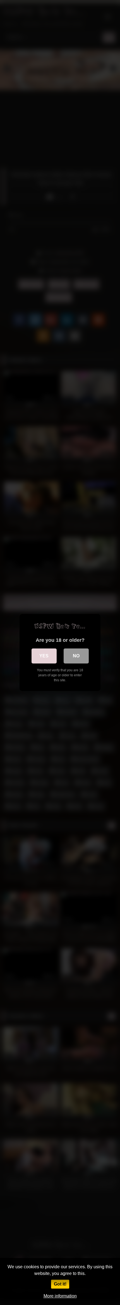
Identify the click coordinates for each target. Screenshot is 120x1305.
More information (60, 1296)
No (76, 655)
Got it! (60, 1284)
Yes (44, 655)
